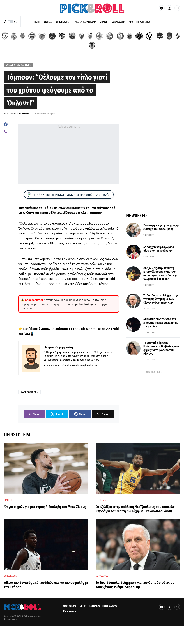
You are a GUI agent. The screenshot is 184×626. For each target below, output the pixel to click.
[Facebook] (162, 8)
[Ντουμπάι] (90, 36)
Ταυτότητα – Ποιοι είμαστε (103, 605)
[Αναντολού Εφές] (169, 36)
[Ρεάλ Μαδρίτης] (14, 36)
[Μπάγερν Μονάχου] (109, 36)
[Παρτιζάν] (129, 36)
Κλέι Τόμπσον (91, 212)
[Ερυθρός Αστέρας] (81, 36)
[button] (10, 22)
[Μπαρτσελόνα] (72, 36)
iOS (26, 333)
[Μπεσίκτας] (92, 45)
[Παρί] (139, 36)
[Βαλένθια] (22, 36)
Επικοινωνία (69, 611)
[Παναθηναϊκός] (42, 36)
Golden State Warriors (18, 65)
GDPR (83, 605)
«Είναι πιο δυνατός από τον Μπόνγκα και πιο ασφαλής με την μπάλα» (160, 322)
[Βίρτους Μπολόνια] (149, 36)
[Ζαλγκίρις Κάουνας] (62, 36)
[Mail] (177, 8)
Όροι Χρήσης (69, 605)
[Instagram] (169, 8)
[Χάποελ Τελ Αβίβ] (52, 36)
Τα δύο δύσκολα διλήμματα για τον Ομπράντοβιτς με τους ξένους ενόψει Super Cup (161, 299)
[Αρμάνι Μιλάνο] (120, 36)
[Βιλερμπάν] (177, 36)
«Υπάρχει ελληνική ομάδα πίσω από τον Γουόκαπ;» (158, 248)
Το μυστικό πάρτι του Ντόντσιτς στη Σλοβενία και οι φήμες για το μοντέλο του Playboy (161, 348)
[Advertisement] (68, 154)
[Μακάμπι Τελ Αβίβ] (99, 36)
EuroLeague (102, 500)
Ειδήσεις (8, 500)
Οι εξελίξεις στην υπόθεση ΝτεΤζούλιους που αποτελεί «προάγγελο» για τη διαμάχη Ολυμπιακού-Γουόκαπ (160, 273)
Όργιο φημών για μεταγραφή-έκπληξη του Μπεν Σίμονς (161, 227)
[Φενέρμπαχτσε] (32, 36)
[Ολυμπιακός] (5, 36)
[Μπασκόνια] (159, 36)
